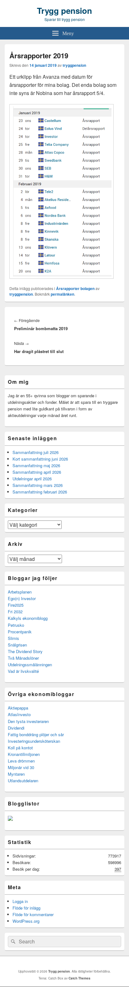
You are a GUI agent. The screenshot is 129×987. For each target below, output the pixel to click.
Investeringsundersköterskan (34, 741)
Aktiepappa (18, 708)
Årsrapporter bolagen (75, 288)
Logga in (20, 901)
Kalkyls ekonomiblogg (28, 618)
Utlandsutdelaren (23, 781)
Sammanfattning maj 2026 (36, 465)
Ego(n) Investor (22, 598)
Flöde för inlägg (26, 908)
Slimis (13, 638)
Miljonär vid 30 (21, 767)
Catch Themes (79, 978)
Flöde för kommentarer (33, 914)
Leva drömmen (21, 761)
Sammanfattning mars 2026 (38, 485)
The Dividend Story (25, 651)
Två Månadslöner (23, 658)
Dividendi (16, 728)
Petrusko (16, 625)
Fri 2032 (15, 612)
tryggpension (74, 65)
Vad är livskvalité (23, 671)
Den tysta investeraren (28, 721)
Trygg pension (64, 10)
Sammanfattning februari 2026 (40, 492)
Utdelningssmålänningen (30, 665)
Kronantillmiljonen (24, 754)
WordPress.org (26, 921)
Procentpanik (20, 632)
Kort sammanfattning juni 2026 (40, 459)
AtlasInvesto (19, 714)
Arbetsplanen (20, 592)
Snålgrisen (17, 645)
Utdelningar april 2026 (32, 479)
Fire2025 (15, 605)
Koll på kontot (20, 748)
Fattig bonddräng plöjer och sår (36, 734)
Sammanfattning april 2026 (37, 472)
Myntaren (16, 774)
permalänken (62, 294)
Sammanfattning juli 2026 (36, 452)
